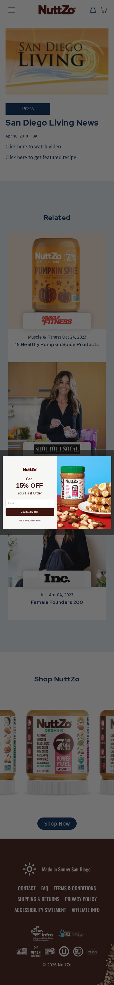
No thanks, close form (30, 520)
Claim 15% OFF (30, 512)
